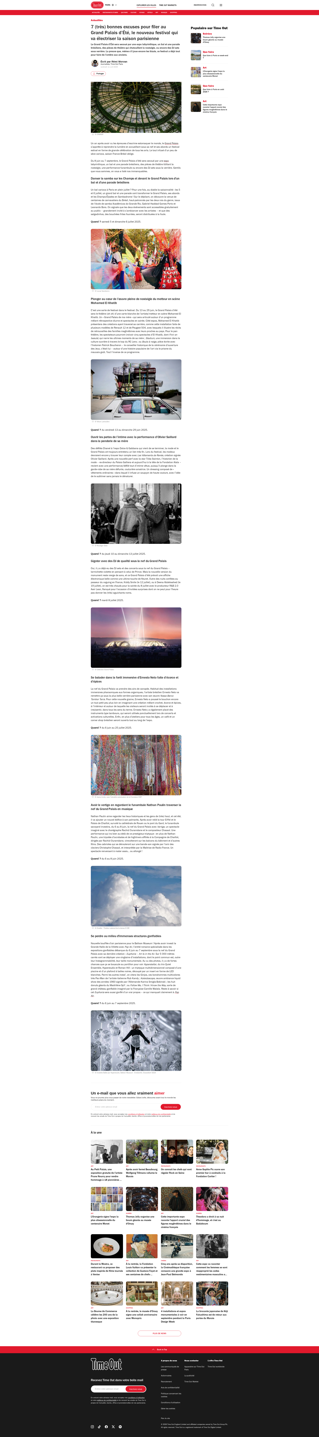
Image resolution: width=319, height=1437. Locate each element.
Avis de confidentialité (170, 1388)
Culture (133, 12)
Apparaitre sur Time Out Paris (194, 1368)
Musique (164, 12)
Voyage (141, 12)
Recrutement (166, 1382)
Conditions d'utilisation (170, 1403)
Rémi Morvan (119, 61)
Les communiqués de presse (170, 1368)
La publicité (189, 1376)
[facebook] (106, 1426)
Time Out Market (191, 1382)
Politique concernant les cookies (171, 1395)
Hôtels (150, 12)
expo (166, 161)
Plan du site (165, 1419)
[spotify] (120, 1426)
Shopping (173, 12)
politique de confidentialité (161, 1114)
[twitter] (113, 1426)
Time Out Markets (167, 5)
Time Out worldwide (216, 1367)
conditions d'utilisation (136, 1114)
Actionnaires (166, 1376)
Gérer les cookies (168, 1409)
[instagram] (92, 1426)
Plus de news (159, 1334)
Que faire (124, 12)
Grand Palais (171, 144)
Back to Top (162, 1350)
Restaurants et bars (110, 12)
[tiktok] (99, 1426)
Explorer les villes (146, 5)
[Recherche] (212, 5)
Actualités (96, 12)
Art (157, 12)
